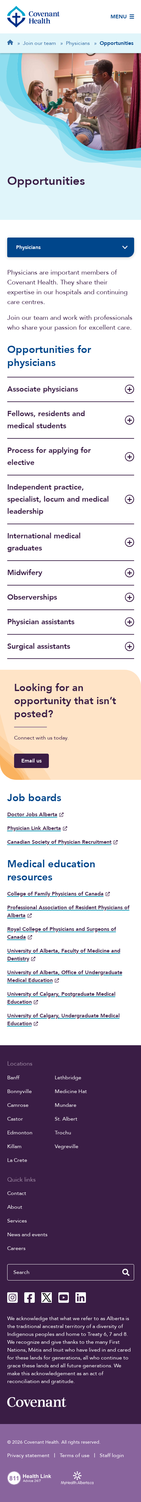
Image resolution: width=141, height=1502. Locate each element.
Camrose (18, 1105)
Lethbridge (68, 1077)
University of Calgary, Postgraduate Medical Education (61, 998)
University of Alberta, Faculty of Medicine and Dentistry (63, 954)
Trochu (63, 1132)
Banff (13, 1077)
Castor (15, 1119)
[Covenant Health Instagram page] (12, 1297)
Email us (31, 760)
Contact (16, 1193)
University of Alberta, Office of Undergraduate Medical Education (64, 976)
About (14, 1207)
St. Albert (66, 1119)
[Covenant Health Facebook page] (29, 1297)
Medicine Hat (71, 1091)
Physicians (28, 247)
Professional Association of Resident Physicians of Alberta (68, 911)
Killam (14, 1146)
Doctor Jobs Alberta (32, 814)
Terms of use (75, 1455)
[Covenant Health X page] (46, 1297)
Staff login (112, 1455)
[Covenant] (36, 1402)
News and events (27, 1234)
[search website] (126, 1272)
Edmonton (19, 1132)
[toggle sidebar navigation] (125, 247)
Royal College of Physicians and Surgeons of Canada (61, 933)
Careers (16, 1248)
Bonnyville (19, 1091)
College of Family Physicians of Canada (55, 893)
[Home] (33, 17)
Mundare (65, 1105)
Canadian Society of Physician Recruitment (59, 842)
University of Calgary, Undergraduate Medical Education (63, 1019)
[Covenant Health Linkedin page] (80, 1297)
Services (17, 1220)
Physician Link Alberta (34, 828)
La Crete (17, 1160)
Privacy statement (28, 1455)
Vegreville (66, 1146)
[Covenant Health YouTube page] (63, 1297)
